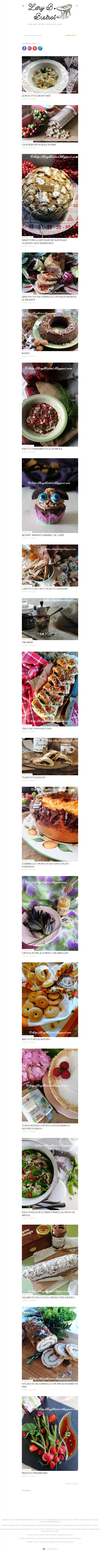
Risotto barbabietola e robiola (42, 448)
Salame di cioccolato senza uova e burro (48, 1297)
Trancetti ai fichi (33, 777)
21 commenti (32, 1218)
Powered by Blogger (51, 1549)
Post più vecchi (71, 1484)
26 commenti (32, 1389)
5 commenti (32, 302)
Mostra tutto (71, 35)
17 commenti (32, 1131)
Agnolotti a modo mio (36, 95)
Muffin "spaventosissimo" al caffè (43, 535)
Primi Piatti (51, 24)
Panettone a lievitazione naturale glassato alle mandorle (44, 242)
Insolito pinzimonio (35, 1472)
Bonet (26, 353)
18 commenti (32, 98)
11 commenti (32, 246)
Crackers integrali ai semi (39, 144)
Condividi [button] (24, 98)
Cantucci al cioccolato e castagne (45, 588)
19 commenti (32, 780)
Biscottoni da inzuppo (36, 1039)
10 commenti (32, 956)
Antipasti (41, 24)
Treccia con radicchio (37, 728)
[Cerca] (77, 5)
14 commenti (32, 538)
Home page (32, 24)
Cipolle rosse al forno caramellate (45, 952)
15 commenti (32, 147)
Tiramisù (27, 642)
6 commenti (32, 451)
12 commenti (32, 731)
